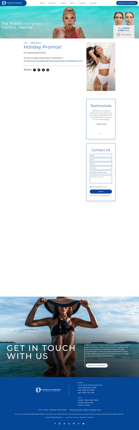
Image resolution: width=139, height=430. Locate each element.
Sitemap (86, 410)
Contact (82, 3)
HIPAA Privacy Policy (76, 410)
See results (126, 35)
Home (42, 3)
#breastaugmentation (57, 61)
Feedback (93, 410)
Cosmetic (52, 3)
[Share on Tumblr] (43, 69)
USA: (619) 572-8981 (86, 390)
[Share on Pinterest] (47, 69)
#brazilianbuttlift (43, 61)
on (35, 61)
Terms (108, 195)
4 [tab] (102, 94)
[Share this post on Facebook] (34, 69)
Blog (99, 410)
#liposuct (30, 61)
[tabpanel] (100, 67)
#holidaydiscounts (73, 61)
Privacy (104, 195)
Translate (92, 3)
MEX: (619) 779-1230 (86, 393)
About (72, 3)
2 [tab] (99, 94)
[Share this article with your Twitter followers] (39, 69)
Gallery (63, 3)
